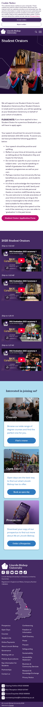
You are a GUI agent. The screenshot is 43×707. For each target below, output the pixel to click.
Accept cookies (21, 20)
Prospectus (6, 625)
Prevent (25, 645)
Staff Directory (28, 636)
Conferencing (27, 625)
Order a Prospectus (21, 543)
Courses (5, 634)
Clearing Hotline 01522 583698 (17, 686)
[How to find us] (21, 604)
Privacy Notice (28, 677)
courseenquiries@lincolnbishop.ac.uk (19, 697)
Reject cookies (21, 24)
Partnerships (7, 670)
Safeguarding (27, 649)
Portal (24, 640)
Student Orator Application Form (20, 218)
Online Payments (8, 642)
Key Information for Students (9, 664)
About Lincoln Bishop (10, 646)
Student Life (6, 638)
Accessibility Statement (27, 658)
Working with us (8, 655)
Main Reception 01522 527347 (16, 690)
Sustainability (27, 653)
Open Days (6, 630)
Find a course (21, 440)
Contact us (6, 674)
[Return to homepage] (10, 31)
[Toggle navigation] (40, 32)
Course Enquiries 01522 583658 (17, 694)
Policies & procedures (10, 659)
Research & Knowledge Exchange (30, 672)
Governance (6, 650)
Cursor (11, 705)
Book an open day (22, 492)
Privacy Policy (35, 16)
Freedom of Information (27, 631)
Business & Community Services (30, 665)
